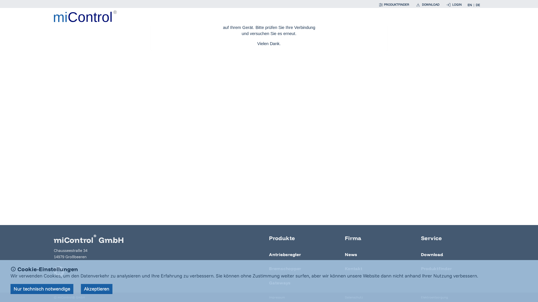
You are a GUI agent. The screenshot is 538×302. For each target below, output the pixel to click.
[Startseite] (85, 16)
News (351, 254)
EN (470, 5)
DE (478, 5)
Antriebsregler (285, 254)
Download (432, 254)
